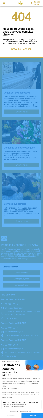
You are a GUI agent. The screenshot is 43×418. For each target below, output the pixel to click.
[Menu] (4, 3)
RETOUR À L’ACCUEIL (21, 49)
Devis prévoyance (21, 279)
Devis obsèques (21, 273)
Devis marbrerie (21, 285)
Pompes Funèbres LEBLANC (13, 300)
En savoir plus (22, 112)
